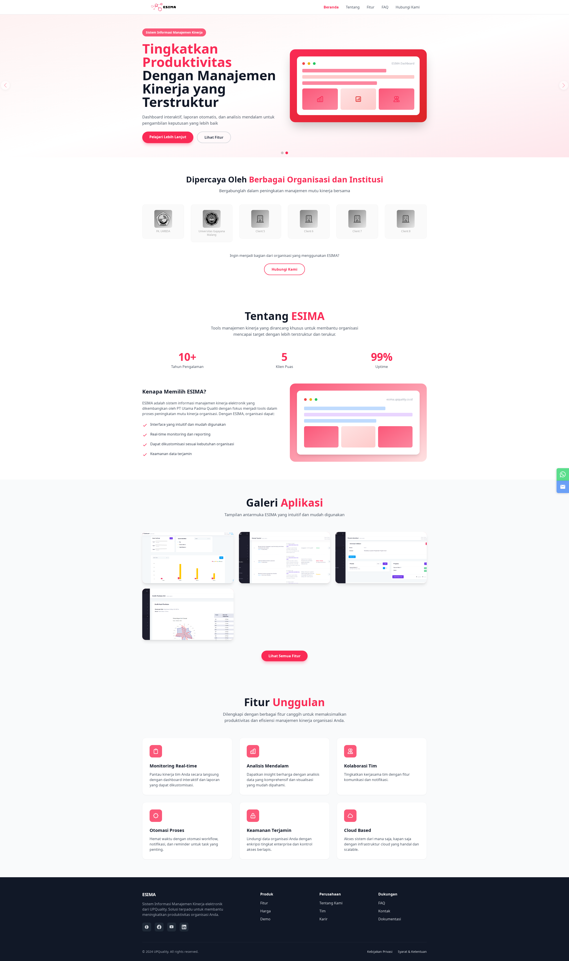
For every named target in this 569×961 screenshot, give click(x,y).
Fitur (371, 7)
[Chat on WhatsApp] (563, 474)
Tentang (353, 7)
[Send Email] (563, 487)
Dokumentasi (389, 919)
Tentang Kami (331, 903)
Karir (323, 919)
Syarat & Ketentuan (412, 951)
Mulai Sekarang (466, 125)
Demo (265, 919)
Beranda (331, 7)
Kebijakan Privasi (380, 951)
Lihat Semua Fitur (284, 655)
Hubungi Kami (408, 7)
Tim (322, 911)
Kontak (384, 911)
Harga (265, 911)
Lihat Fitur (507, 125)
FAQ (385, 7)
